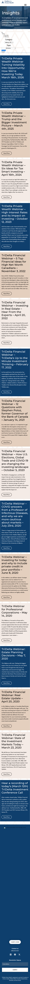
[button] (15, 942)
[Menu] (25, 5)
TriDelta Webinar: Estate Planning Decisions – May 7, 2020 (14, 654)
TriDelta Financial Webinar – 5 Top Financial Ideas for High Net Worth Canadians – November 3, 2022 (14, 263)
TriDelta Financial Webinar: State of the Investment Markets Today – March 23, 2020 (13, 741)
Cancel (3, 52)
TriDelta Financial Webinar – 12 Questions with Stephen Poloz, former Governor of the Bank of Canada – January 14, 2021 (15, 410)
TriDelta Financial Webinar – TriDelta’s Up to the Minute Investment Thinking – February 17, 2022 (15, 359)
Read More (6, 104)
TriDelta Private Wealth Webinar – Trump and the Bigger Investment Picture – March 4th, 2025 (14, 120)
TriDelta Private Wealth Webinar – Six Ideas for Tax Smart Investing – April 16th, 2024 (13, 168)
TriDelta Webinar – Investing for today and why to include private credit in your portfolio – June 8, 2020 (14, 564)
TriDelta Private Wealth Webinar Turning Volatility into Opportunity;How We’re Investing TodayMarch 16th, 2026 (13, 68)
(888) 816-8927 (15, 950)
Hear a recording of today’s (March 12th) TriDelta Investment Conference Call (15, 787)
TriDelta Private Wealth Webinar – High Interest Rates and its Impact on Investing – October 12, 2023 (15, 213)
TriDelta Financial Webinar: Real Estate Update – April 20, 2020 (13, 696)
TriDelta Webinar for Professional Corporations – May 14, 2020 (14, 611)
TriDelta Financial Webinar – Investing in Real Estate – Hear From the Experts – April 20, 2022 (15, 310)
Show (3, 50)
